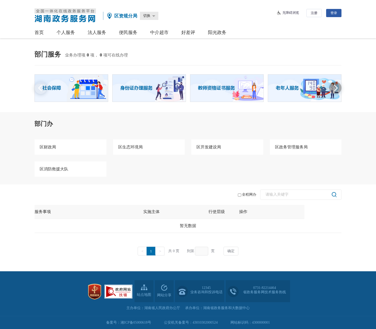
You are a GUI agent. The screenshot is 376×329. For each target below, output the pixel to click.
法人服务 (97, 32)
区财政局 (48, 147)
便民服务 (128, 32)
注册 (314, 13)
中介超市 (159, 32)
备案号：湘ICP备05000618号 (128, 322)
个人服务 (66, 32)
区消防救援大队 (54, 169)
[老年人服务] (304, 88)
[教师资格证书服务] (227, 88)
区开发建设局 (208, 147)
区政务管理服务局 (291, 147)
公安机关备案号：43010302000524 (191, 322)
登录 (333, 13)
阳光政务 (217, 32)
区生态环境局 (130, 147)
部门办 (44, 123)
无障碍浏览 (290, 13)
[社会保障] (71, 88)
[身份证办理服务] (149, 88)
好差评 (188, 32)
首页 (39, 32)
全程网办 (249, 194)
